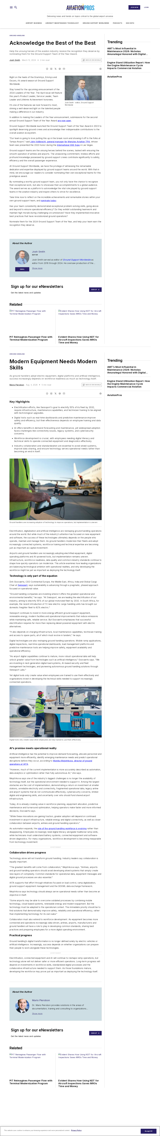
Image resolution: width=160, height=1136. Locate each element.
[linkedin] (51, 69)
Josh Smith (14, 60)
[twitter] (55, 69)
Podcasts (117, 23)
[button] (11, 7)
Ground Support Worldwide (96, 23)
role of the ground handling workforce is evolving (62, 828)
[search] (15, 7)
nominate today (48, 200)
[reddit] (60, 69)
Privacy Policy (76, 1130)
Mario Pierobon (16, 385)
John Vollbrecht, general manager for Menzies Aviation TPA (60, 141)
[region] (80, 1131)
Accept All (148, 1131)
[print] (100, 69)
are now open (64, 120)
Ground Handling (17, 35)
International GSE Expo (68, 145)
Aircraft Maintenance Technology (62, 23)
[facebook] (47, 69)
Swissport (23, 585)
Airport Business (34, 23)
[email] (64, 69)
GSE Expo (130, 23)
